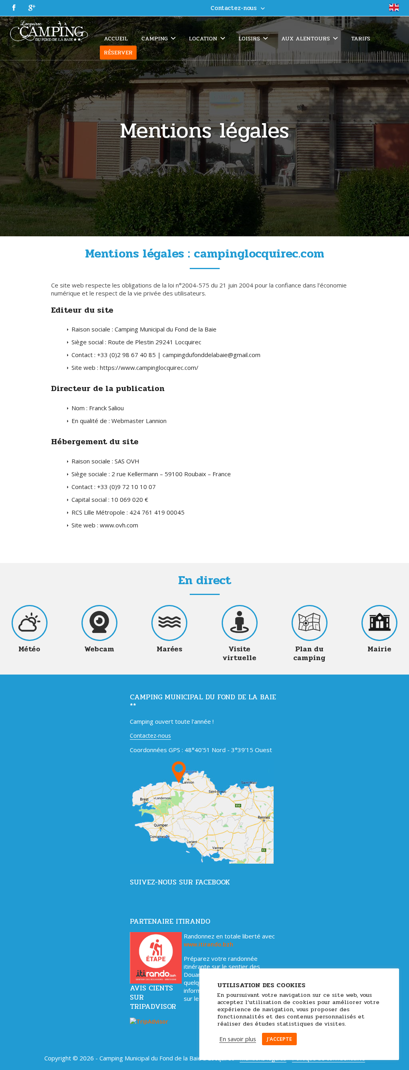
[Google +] (32, 8)
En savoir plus (237, 1039)
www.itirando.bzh (208, 944)
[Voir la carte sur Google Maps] (202, 861)
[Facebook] (14, 8)
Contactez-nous (150, 735)
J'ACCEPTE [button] (279, 1038)
